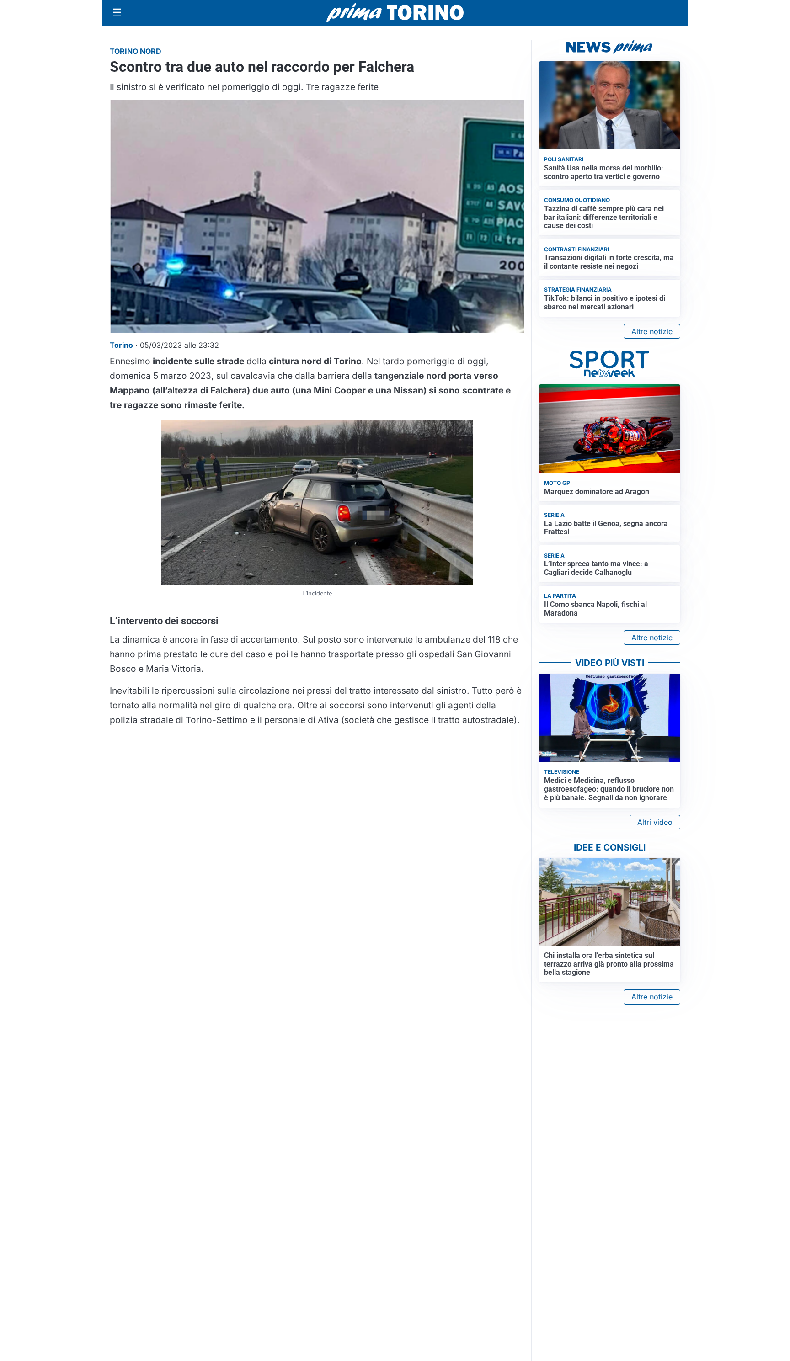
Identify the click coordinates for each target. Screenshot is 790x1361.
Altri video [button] (655, 822)
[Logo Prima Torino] (395, 12)
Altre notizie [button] (652, 331)
